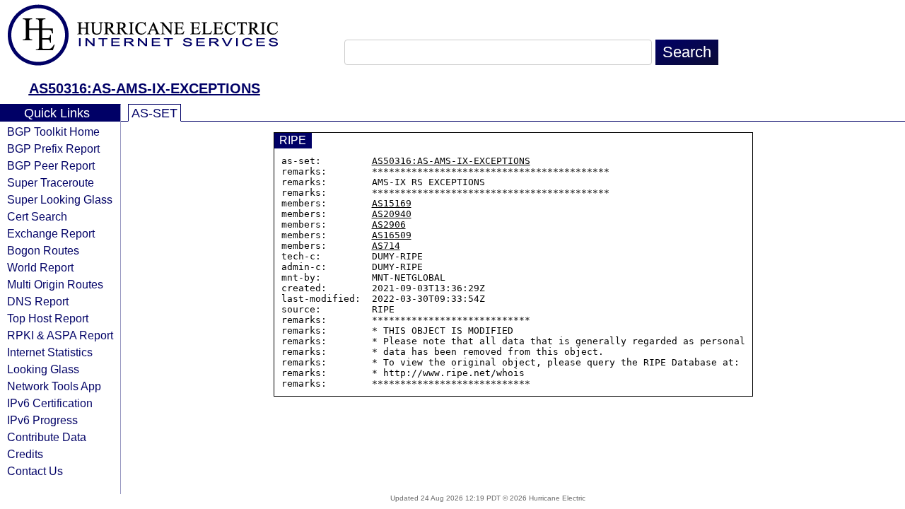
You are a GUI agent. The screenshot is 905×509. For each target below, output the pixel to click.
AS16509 (391, 235)
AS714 (386, 245)
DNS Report (38, 301)
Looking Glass (43, 369)
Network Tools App (54, 386)
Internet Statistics (50, 352)
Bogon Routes (43, 250)
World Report (40, 267)
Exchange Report (51, 233)
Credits (25, 453)
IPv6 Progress (42, 420)
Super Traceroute (50, 182)
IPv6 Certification (50, 403)
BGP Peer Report (51, 165)
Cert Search (37, 216)
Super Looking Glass (59, 199)
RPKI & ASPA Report (60, 335)
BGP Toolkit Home (53, 131)
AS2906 (389, 224)
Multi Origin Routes (55, 284)
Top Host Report (47, 318)
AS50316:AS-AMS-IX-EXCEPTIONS (144, 88)
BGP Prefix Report (53, 148)
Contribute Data (46, 437)
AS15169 (391, 203)
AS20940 (391, 214)
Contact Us (35, 470)
